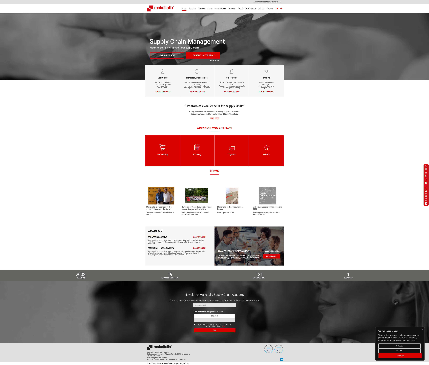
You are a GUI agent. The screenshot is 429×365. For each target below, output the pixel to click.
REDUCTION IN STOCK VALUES (161, 248)
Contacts (185, 363)
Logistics (232, 154)
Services (202, 8)
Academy (232, 8)
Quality (266, 154)
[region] (400, 344)
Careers (270, 8)
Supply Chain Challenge (247, 8)
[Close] (422, 329)
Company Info (177, 363)
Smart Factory (220, 8)
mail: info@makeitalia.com (157, 358)
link (223, 326)
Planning (197, 154)
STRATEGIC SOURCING (157, 237)
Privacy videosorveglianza (159, 363)
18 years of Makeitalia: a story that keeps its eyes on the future (196, 208)
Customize (400, 346)
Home (184, 8)
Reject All (399, 351)
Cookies (170, 363)
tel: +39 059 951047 (154, 356)
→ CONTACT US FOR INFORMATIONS (265, 2)
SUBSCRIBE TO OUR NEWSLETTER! (426, 183)
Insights (261, 8)
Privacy (149, 363)
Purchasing (162, 154)
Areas (210, 8)
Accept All (400, 356)
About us (192, 8)
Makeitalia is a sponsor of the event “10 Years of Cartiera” (158, 208)
